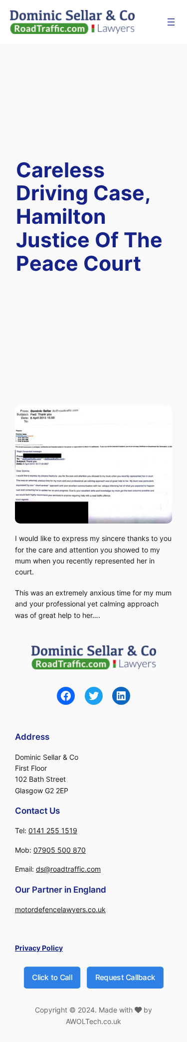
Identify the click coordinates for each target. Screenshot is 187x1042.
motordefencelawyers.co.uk (60, 909)
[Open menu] (171, 22)
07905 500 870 (59, 850)
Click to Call (51, 977)
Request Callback (125, 977)
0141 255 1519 (52, 830)
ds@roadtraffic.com (68, 869)
